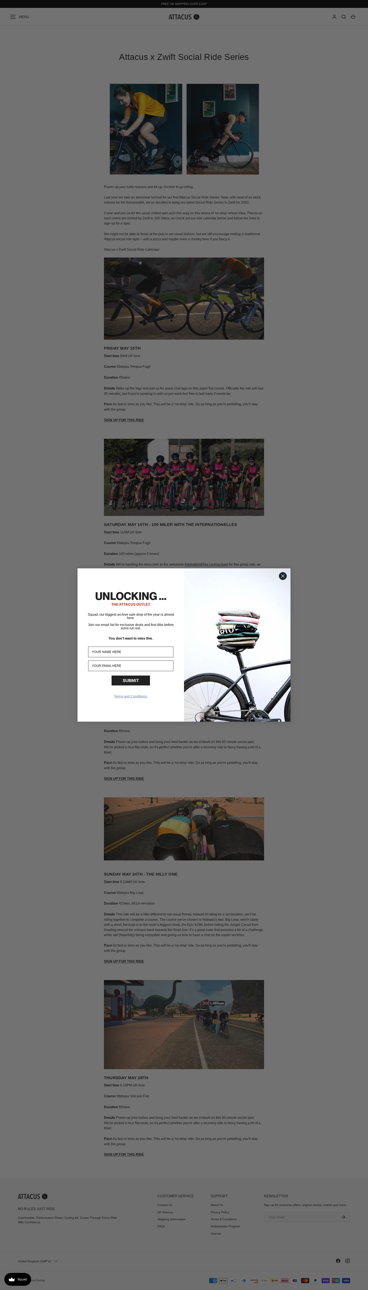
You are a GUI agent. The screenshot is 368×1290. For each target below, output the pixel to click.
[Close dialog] (283, 576)
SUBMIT (131, 680)
